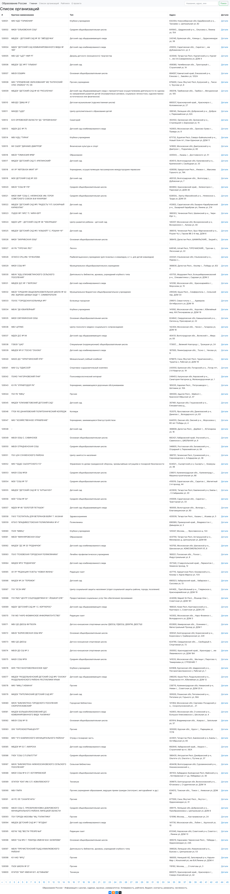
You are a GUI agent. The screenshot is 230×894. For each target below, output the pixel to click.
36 (179, 882)
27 (131, 882)
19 (89, 882)
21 (99, 882)
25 (120, 882)
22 (104, 882)
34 (168, 882)
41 (206, 882)
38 (190, 882)
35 (174, 882)
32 (158, 882)
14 (64, 882)
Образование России (14, 3)
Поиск (224, 3)
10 (44, 882)
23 (110, 882)
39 (195, 882)
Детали (224, 21)
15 (69, 882)
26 (126, 882)
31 (153, 882)
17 (79, 882)
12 (54, 882)
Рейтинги (65, 3)
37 (185, 882)
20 (94, 882)
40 (201, 882)
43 (216, 882)
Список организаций (49, 3)
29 (142, 882)
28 (136, 882)
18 (84, 882)
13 (59, 882)
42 (211, 882)
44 (222, 882)
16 (74, 882)
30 (147, 882)
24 (115, 882)
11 (49, 882)
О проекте (76, 3)
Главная (33, 3)
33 (163, 882)
